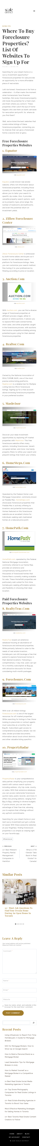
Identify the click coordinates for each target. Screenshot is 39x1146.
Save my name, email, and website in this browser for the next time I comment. (20, 1006)
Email (6, 990)
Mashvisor (19, 440)
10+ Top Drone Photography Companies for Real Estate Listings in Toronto (20, 1092)
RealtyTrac (6, 640)
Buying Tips (6, 26)
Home (12, 1134)
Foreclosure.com (18, 679)
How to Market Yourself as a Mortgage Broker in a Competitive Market (19, 1073)
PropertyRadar (8, 779)
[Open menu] (34, 10)
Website (6, 999)
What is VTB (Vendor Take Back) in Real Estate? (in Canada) (31, 854)
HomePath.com (17, 528)
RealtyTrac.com (17, 608)
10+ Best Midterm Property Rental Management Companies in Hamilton (9, 854)
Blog (27, 1134)
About (20, 1134)
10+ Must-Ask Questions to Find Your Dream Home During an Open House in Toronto (18, 912)
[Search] (33, 1022)
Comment (7, 951)
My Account (14, 1137)
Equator (5, 182)
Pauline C (5, 66)
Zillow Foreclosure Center (13, 254)
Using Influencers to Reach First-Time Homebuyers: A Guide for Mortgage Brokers (20, 1038)
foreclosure (7, 839)
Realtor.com (15, 344)
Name (6, 981)
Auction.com (15, 279)
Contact (26, 1137)
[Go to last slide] (5, 900)
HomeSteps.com (18, 463)
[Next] (33, 900)
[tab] (15, 924)
